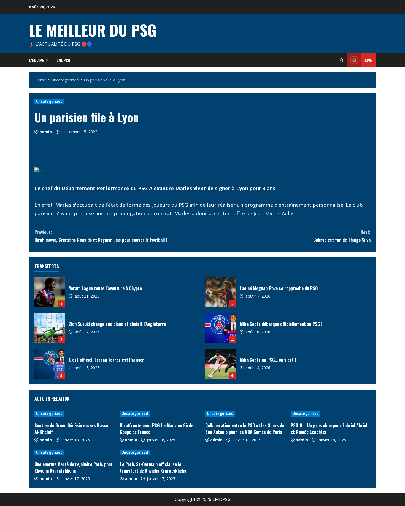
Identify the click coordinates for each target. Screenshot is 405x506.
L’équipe (36, 60)
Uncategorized (49, 101)
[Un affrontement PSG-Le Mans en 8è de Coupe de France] (160, 414)
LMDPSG (63, 60)
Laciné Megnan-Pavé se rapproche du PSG (220, 292)
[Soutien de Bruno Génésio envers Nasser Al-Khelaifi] (74, 414)
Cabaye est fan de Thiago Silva (342, 236)
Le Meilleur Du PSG (92, 29)
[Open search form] (341, 60)
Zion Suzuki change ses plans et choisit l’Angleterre (49, 328)
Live (368, 60)
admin (45, 131)
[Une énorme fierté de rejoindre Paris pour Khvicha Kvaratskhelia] (74, 452)
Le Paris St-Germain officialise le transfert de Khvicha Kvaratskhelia (153, 467)
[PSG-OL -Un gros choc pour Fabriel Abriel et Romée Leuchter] (331, 414)
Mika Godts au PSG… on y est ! (220, 364)
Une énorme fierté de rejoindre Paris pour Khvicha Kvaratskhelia (73, 467)
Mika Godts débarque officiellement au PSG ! (220, 328)
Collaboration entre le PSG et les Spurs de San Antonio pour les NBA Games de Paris (244, 428)
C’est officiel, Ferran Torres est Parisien (49, 364)
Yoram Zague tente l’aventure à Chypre (49, 292)
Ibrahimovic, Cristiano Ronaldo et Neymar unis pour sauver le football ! (100, 236)
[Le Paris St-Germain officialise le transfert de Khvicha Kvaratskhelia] (160, 452)
